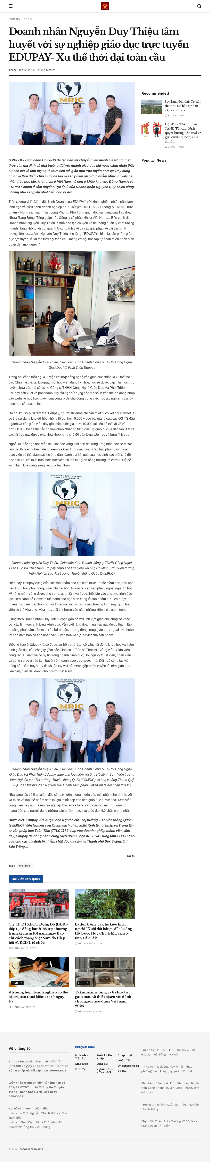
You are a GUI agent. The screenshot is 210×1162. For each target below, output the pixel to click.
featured (25, 865)
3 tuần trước (176, 115)
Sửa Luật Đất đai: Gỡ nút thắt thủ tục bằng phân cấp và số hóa (183, 106)
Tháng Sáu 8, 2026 (89, 1011)
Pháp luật (125, 1055)
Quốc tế (124, 1060)
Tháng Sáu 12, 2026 (23, 948)
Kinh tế (28, 18)
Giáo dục (81, 1063)
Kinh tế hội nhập (104, 1056)
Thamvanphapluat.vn (30, 1148)
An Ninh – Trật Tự (82, 1056)
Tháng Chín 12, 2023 (22, 69)
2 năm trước (176, 146)
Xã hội (122, 1071)
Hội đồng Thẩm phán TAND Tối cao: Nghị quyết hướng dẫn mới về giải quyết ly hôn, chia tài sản (183, 132)
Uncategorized (128, 1065)
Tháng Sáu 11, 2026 (23, 1007)
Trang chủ (14, 18)
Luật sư (102, 1063)
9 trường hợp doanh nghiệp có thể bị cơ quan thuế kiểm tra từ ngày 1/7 (38, 997)
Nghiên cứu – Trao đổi (104, 1070)
